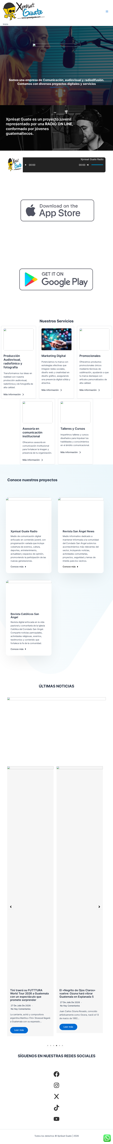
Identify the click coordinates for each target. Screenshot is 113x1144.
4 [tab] (56, 1045)
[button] (14, 394)
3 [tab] (53, 1045)
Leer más (19, 1027)
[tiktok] (56, 1107)
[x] (56, 1096)
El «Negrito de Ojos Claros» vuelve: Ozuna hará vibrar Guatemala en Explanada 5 (28, 993)
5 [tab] (59, 1045)
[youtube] (56, 1119)
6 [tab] (62, 1045)
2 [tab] (50, 1045)
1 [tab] (47, 1045)
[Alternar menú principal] (107, 11)
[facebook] (56, 1074)
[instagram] (56, 1085)
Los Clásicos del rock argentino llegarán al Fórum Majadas (77, 993)
